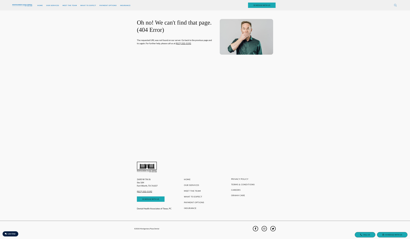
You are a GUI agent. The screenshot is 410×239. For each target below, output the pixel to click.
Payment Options (108, 5)
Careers (236, 190)
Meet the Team (70, 5)
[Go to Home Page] (22, 5)
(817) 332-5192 (183, 43)
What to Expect (88, 5)
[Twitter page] (273, 228)
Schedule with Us (261, 5)
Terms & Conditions (243, 184)
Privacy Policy (239, 179)
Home (40, 5)
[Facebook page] (255, 228)
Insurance (125, 5)
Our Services (52, 5)
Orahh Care (238, 195)
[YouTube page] (264, 228)
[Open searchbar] (395, 5)
